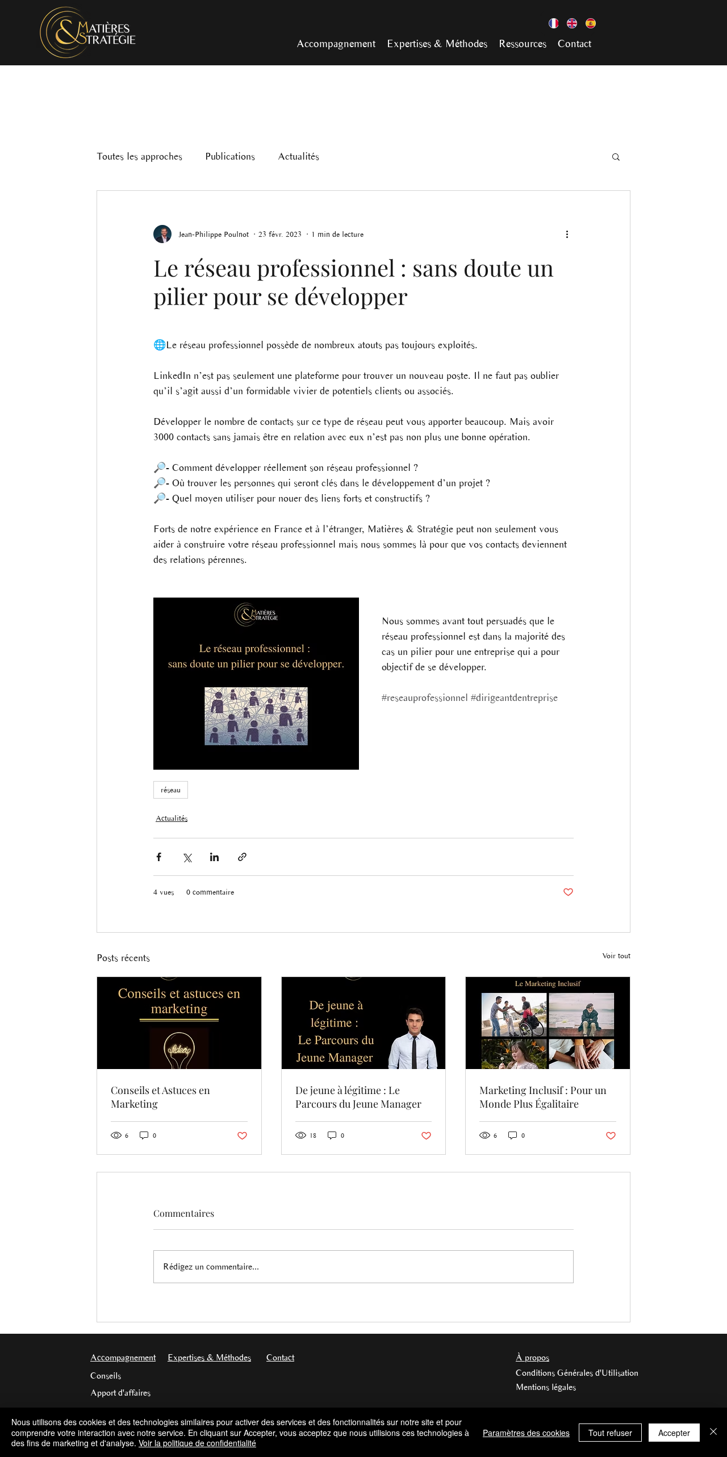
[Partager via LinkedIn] (214, 856)
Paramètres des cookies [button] (526, 1432)
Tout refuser (610, 1432)
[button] (616, 156)
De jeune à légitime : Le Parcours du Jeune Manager (358, 1097)
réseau (171, 790)
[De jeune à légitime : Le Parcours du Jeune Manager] (364, 1023)
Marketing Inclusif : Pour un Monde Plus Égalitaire (543, 1097)
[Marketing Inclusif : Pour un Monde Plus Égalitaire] (548, 1023)
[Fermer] (713, 1432)
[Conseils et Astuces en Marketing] (179, 1023)
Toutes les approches (139, 156)
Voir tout (616, 956)
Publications (230, 156)
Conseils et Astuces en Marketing (160, 1097)
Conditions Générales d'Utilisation (577, 1372)
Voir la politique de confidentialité (197, 1442)
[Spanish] (586, 23)
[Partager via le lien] (242, 856)
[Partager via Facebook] (158, 856)
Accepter (674, 1432)
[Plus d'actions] (567, 234)
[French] (549, 23)
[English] (567, 23)
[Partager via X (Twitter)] (186, 856)
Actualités (298, 156)
